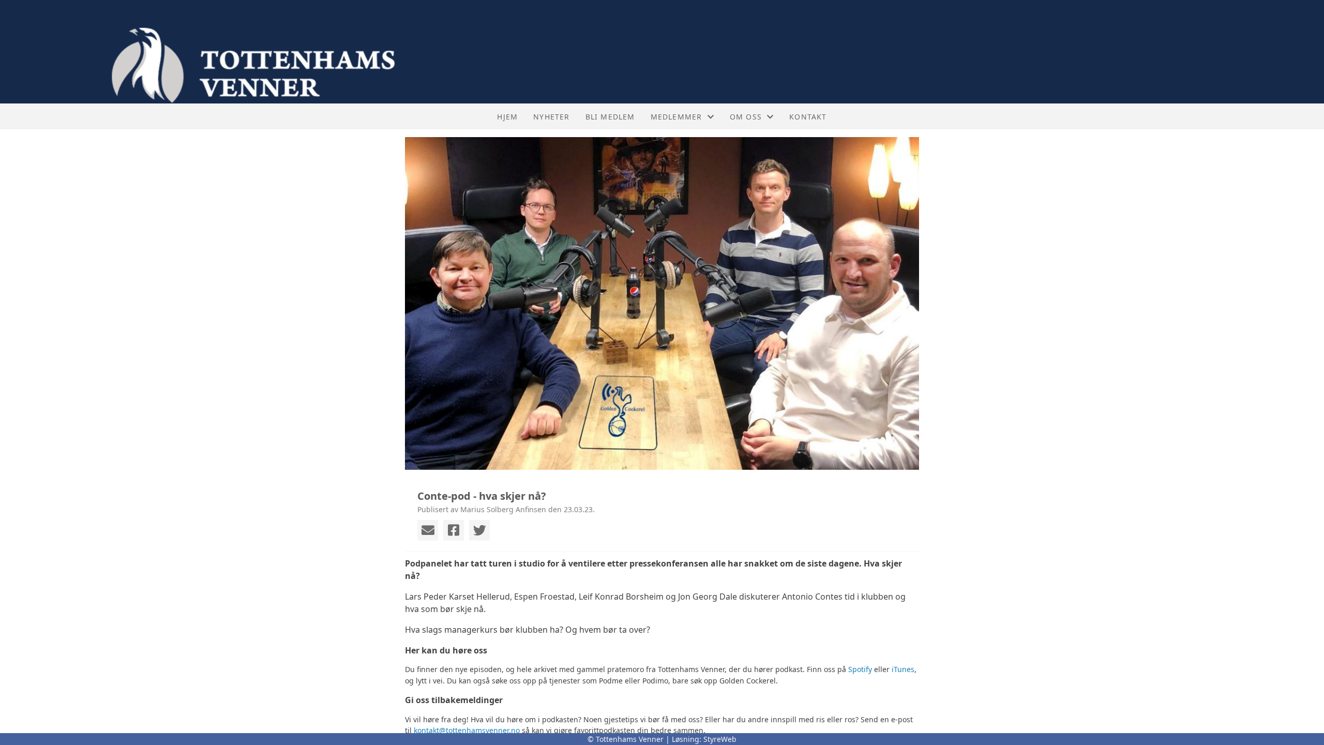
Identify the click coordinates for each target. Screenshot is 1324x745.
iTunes (903, 669)
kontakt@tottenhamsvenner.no (467, 730)
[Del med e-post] (427, 530)
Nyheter (551, 117)
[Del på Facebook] (453, 530)
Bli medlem (610, 117)
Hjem (507, 117)
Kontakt (807, 117)
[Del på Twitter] (479, 530)
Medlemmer (676, 117)
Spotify (860, 669)
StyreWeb (719, 739)
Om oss (746, 117)
